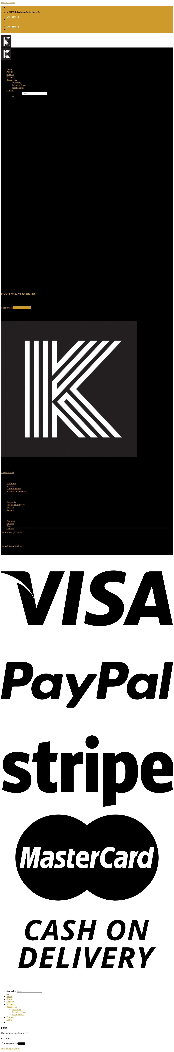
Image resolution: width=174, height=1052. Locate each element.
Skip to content (8, 2)
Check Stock (13, 16)
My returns (12, 486)
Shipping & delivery (15, 504)
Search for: (17, 93)
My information (14, 488)
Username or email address (14, 1033)
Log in (21, 1044)
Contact (10, 90)
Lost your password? (10, 1048)
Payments (11, 502)
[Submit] (13, 96)
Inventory (16, 82)
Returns (10, 507)
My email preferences (17, 491)
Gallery (10, 74)
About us (11, 520)
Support (10, 510)
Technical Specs (19, 85)
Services (10, 523)
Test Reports (18, 87)
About (10, 71)
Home (9, 69)
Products (11, 77)
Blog (9, 526)
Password (6, 1038)
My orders (11, 483)
